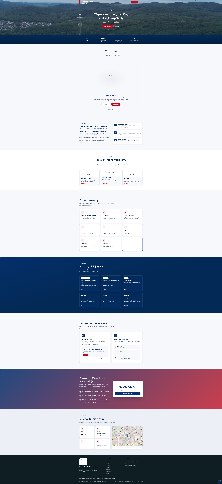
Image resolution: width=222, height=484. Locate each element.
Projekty (107, 463)
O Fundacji (108, 461)
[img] (127, 436)
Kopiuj (86, 354)
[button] (127, 435)
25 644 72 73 (101, 433)
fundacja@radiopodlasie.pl (86, 445)
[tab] (101, 92)
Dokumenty (108, 467)
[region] (111, 83)
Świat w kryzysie (111, 95)
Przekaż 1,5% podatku (107, 26)
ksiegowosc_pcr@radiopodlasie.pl (103, 446)
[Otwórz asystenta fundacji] (219, 481)
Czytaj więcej (115, 104)
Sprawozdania (108, 469)
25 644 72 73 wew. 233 (129, 463)
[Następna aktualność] (109, 104)
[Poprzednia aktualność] (103, 104)
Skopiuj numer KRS (128, 393)
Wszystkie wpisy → (111, 109)
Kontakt (107, 473)
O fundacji (117, 26)
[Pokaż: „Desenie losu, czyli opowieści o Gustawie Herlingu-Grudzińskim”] (142, 75)
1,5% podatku (108, 471)
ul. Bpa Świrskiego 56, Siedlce (131, 461)
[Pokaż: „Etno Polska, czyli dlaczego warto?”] (79, 75)
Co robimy (108, 465)
